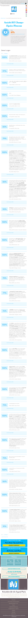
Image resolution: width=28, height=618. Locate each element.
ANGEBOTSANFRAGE (14, 545)
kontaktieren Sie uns (14, 568)
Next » (6, 53)
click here (23, 3)
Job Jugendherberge (14, 576)
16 (4, 53)
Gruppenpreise (10, 562)
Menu (13, 13)
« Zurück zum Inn (4, 536)
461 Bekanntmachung (20, 34)
